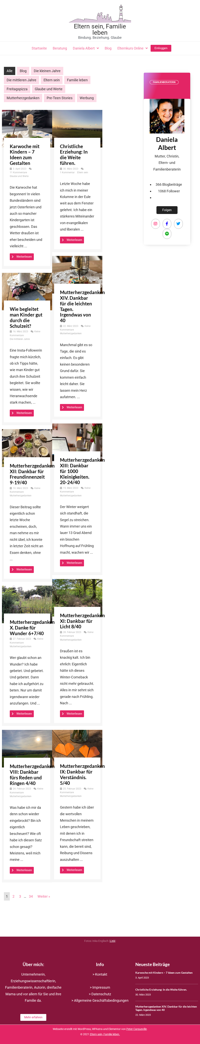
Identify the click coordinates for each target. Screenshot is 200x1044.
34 (31, 896)
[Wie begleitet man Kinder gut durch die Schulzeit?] (27, 291)
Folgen (167, 210)
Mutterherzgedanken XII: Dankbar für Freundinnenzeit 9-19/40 (32, 474)
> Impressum (100, 987)
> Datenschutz (100, 994)
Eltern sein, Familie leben (100, 29)
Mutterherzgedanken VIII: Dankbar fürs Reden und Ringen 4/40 (32, 774)
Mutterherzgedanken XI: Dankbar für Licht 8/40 (82, 621)
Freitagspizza (17, 89)
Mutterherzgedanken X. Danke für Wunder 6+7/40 (32, 627)
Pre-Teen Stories (59, 98)
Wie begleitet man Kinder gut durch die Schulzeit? (26, 317)
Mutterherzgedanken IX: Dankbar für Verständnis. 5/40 (82, 774)
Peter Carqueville (136, 1029)
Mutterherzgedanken (23, 98)
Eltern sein (52, 80)
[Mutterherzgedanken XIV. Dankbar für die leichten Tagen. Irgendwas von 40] (77, 274)
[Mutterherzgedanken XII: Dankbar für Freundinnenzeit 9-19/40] (27, 448)
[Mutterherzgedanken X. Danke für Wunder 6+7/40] (27, 604)
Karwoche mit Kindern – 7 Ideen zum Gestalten (24, 154)
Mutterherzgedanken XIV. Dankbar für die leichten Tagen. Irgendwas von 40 (82, 306)
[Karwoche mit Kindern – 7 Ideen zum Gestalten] (27, 128)
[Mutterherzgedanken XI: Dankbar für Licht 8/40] (77, 597)
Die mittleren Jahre (21, 80)
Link (112, 941)
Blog (23, 71)
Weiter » (44, 896)
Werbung (87, 98)
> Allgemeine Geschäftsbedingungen (100, 1000)
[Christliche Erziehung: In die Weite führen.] (77, 128)
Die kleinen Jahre (47, 71)
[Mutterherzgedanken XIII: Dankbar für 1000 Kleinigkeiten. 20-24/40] (77, 442)
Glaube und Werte (48, 89)
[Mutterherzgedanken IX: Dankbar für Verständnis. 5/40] (77, 748)
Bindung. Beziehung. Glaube (100, 37)
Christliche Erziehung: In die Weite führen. (74, 154)
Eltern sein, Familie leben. (105, 1034)
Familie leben (77, 80)
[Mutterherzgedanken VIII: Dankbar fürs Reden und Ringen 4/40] (27, 748)
